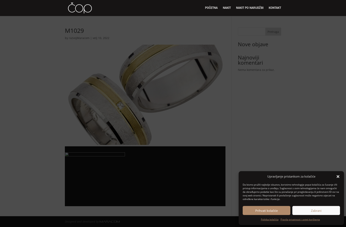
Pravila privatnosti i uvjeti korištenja (300, 219)
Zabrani (316, 211)
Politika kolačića (270, 219)
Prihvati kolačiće (266, 211)
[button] (338, 177)
